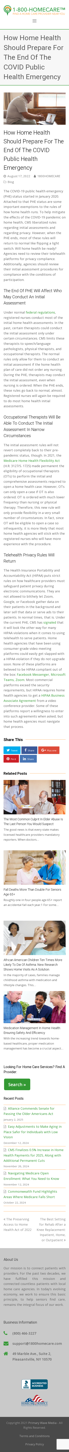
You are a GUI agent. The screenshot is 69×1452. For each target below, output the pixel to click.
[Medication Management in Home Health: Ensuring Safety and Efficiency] (35, 1007)
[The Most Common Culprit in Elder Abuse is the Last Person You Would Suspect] (35, 797)
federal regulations (40, 312)
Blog (11, 182)
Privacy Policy (34, 1444)
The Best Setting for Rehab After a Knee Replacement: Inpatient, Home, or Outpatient (51, 1229)
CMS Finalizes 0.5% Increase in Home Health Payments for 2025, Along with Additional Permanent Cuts (34, 1155)
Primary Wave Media (42, 1423)
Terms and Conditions (34, 1436)
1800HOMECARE (48, 176)
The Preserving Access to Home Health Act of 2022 (17, 1224)
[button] (12, 750)
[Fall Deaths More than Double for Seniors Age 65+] (35, 867)
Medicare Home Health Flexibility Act (32, 460)
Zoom (20, 680)
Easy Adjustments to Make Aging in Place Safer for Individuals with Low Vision (33, 1131)
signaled (49, 622)
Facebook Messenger (33, 674)
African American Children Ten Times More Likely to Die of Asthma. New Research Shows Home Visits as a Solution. (33, 964)
